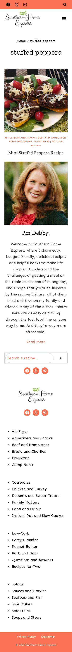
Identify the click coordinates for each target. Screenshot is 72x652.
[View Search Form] (65, 4)
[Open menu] (64, 18)
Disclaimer (48, 636)
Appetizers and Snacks (20, 137)
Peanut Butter (24, 546)
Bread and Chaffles (29, 451)
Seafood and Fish (27, 597)
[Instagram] (25, 4)
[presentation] (36, 100)
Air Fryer (20, 431)
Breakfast (20, 458)
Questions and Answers (32, 560)
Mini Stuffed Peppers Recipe (36, 152)
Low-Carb (20, 533)
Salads (17, 584)
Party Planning (25, 540)
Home (21, 41)
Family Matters (25, 502)
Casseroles (21, 482)
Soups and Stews (26, 617)
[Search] (61, 358)
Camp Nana (22, 464)
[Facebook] (8, 4)
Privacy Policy (26, 636)
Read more (36, 342)
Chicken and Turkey (29, 489)
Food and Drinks (20, 141)
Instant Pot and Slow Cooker (38, 515)
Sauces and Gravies (29, 591)
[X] (16, 4)
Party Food (41, 141)
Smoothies (21, 610)
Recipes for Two (26, 566)
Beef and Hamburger (52, 137)
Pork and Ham (25, 553)
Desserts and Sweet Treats (35, 495)
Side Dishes (22, 604)
